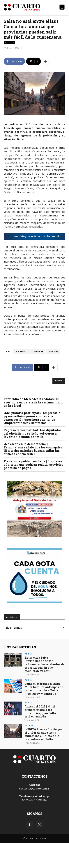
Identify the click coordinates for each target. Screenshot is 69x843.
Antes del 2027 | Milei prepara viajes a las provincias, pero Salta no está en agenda (42, 711)
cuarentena (37, 351)
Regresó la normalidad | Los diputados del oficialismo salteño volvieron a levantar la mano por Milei (32, 433)
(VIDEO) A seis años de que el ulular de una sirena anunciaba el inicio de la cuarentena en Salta (43, 734)
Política (9, 42)
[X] (39, 824)
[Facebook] (29, 824)
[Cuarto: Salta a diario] (25, 7)
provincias (53, 351)
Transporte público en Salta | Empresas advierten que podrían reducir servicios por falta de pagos (33, 464)
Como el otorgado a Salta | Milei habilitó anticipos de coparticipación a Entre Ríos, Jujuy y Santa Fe (43, 688)
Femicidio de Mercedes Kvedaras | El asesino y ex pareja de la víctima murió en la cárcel (33, 402)
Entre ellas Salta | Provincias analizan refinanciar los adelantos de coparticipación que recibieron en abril (44, 664)
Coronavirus (20, 351)
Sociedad (28, 725)
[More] (46, 61)
